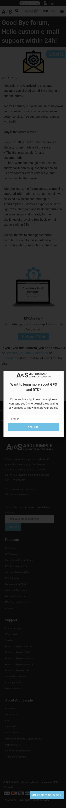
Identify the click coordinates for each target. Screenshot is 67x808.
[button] (59, 375)
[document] (33, 404)
